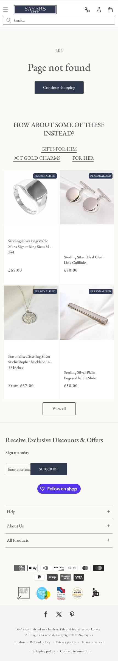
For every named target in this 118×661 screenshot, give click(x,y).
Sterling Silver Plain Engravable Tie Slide (80, 375)
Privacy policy (66, 642)
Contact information (75, 651)
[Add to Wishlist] (52, 218)
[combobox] (59, 20)
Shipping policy (44, 651)
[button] (110, 10)
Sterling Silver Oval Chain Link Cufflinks (84, 260)
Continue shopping (59, 87)
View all (59, 408)
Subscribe (48, 469)
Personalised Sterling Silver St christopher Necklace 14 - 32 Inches (30, 362)
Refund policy (40, 642)
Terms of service (93, 642)
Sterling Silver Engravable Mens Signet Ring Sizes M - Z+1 (29, 246)
